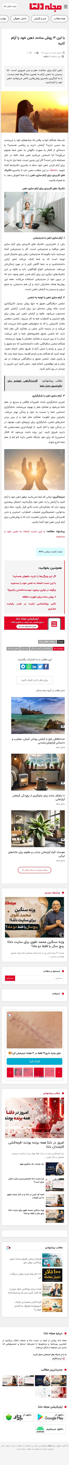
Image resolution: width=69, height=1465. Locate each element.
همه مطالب (59, 18)
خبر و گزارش (40, 18)
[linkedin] (34, 666)
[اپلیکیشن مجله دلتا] (50, 1418)
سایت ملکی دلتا (10, 6)
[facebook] (46, 666)
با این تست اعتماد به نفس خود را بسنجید (33, 583)
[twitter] (40, 666)
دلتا (50, 1445)
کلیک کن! (34, 1061)
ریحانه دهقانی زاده (47, 641)
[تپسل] (10, 1014)
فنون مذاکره (13, 648)
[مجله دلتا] (45, 11)
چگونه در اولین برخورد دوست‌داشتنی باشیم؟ (32, 590)
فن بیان (24, 648)
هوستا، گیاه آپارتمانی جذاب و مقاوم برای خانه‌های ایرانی (36, 854)
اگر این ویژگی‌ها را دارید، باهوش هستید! (34, 576)
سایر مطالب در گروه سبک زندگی (50, 690)
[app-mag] (34, 629)
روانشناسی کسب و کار (41, 648)
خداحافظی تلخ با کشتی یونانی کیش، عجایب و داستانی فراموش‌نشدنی (38, 741)
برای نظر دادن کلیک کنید (34, 680)
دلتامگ (53, 170)
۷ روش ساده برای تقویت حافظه (39, 597)
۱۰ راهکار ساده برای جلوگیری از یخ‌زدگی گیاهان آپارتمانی (39, 797)
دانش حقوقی (19, 18)
